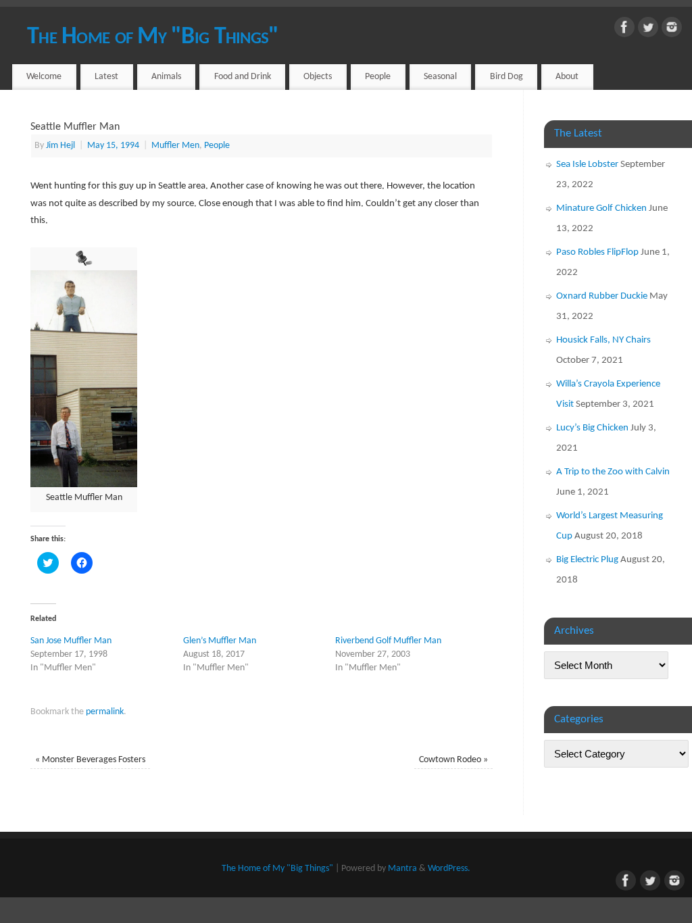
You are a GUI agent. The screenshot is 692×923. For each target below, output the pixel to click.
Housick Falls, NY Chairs (603, 340)
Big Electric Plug (587, 560)
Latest (106, 77)
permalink (105, 711)
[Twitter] (648, 30)
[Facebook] (624, 30)
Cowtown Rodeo (453, 759)
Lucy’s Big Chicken (592, 428)
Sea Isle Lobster (587, 164)
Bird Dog (506, 77)
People (378, 77)
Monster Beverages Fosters (90, 759)
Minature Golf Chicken (601, 208)
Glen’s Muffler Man (219, 641)
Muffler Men (175, 145)
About (566, 77)
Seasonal (440, 77)
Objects (317, 77)
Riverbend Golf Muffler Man (388, 641)
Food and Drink (242, 77)
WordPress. (449, 868)
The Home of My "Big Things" (153, 37)
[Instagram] (672, 30)
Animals (166, 77)
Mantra (402, 868)
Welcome (43, 77)
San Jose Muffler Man (71, 641)
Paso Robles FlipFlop (597, 252)
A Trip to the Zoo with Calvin (613, 472)
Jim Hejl (60, 145)
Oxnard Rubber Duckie (601, 296)
